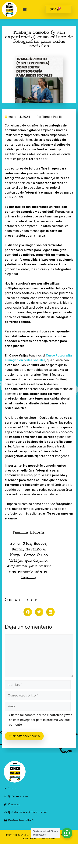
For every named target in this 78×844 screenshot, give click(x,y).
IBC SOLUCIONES (46, 838)
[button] (24, 9)
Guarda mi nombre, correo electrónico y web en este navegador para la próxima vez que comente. (40, 719)
